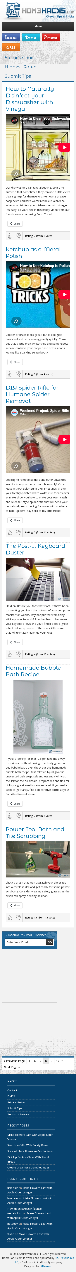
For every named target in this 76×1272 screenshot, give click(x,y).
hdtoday (12, 1223)
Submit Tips (18, 76)
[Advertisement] (29, 976)
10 (58, 1061)
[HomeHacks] (38, 11)
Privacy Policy (16, 1102)
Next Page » (12, 1067)
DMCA (11, 1096)
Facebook (11, 37)
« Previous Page (14, 1061)
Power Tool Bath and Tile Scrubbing (35, 832)
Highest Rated (21, 67)
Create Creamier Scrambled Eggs (28, 1167)
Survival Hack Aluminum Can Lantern (30, 1151)
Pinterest (51, 37)
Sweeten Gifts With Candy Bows (27, 1145)
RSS (11, 47)
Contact (12, 1090)
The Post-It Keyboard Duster (35, 549)
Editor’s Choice (21, 57)
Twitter (31, 37)
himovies (13, 1198)
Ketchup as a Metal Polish (33, 252)
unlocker (12, 1188)
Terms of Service (18, 1114)
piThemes (45, 1266)
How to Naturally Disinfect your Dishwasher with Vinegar (30, 98)
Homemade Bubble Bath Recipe (33, 671)
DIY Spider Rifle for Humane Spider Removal (32, 394)
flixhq (10, 1234)
